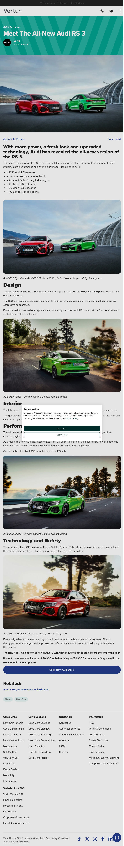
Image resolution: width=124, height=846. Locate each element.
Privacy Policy (72, 418)
